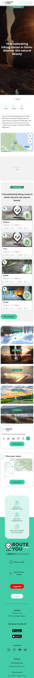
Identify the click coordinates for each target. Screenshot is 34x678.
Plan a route (19, 562)
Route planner (17, 482)
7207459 (5, 302)
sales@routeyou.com (18, 666)
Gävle (18, 99)
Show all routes (9, 317)
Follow (14, 109)
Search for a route (19, 573)
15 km (5, 249)
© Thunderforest (16, 151)
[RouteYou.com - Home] (9, 2)
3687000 (5, 276)
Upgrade (17, 586)
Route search (17, 444)
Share (6, 109)
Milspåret (6, 222)
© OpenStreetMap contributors (26, 151)
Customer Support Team (17, 676)
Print (21, 109)
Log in (17, 596)
